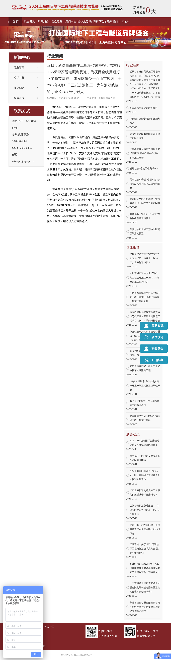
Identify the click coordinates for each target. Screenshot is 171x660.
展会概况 (29, 21)
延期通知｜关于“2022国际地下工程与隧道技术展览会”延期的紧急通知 (144, 548)
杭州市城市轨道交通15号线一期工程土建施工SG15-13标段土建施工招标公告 (145, 297)
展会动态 (19, 87)
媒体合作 (19, 98)
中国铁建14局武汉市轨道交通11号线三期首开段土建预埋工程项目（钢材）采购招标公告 (145, 316)
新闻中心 (70, 21)
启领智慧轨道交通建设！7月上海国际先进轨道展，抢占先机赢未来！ (145, 509)
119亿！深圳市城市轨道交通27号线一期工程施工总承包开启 (145, 385)
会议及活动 (84, 21)
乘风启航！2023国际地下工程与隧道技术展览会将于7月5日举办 (145, 529)
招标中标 (19, 77)
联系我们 (112, 21)
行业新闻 (19, 67)
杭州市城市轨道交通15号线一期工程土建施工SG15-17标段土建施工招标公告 (145, 277)
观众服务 (57, 21)
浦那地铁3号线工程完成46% (144, 168)
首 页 (16, 21)
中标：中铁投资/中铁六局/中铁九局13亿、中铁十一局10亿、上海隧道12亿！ (144, 258)
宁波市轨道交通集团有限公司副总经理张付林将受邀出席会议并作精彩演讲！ (145, 607)
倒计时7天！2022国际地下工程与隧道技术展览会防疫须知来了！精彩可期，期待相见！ (145, 568)
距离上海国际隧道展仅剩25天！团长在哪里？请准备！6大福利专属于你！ (144, 475)
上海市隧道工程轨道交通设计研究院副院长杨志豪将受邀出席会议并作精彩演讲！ (145, 587)
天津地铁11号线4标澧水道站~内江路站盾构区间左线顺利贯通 (145, 183)
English (126, 21)
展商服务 (43, 21)
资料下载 (98, 21)
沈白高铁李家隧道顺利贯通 (144, 108)
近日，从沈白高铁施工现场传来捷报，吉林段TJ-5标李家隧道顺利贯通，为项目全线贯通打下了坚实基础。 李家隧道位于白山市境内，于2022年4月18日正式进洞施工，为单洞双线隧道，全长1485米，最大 (145, 84)
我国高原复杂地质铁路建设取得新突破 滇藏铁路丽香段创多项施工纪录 (145, 153)
